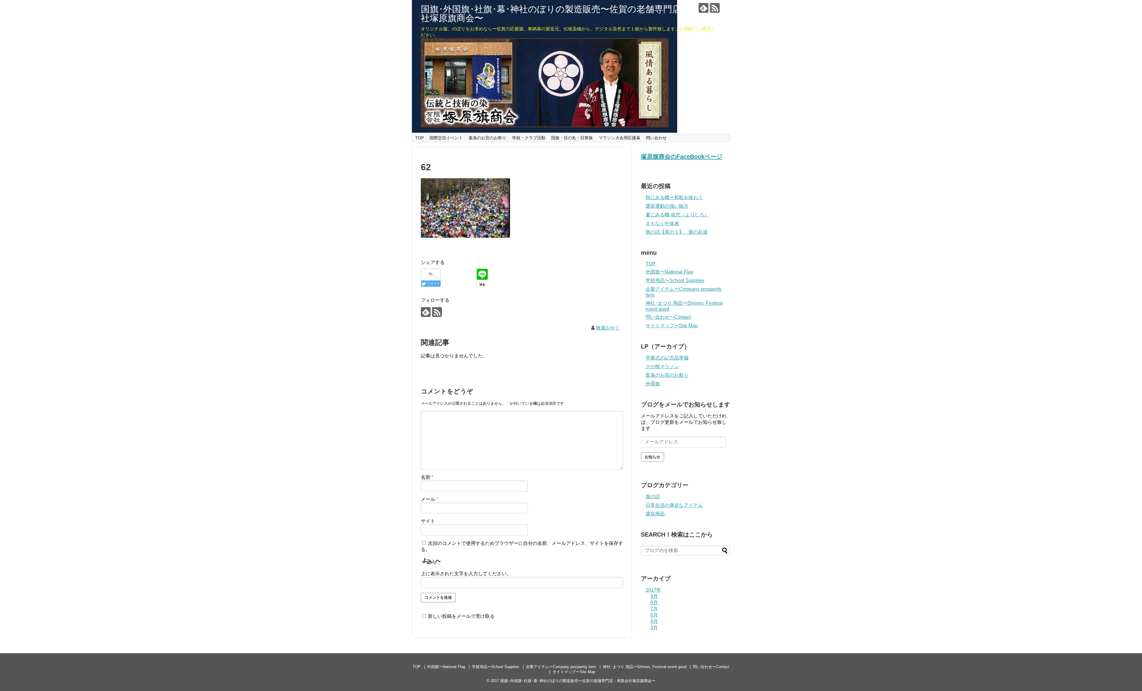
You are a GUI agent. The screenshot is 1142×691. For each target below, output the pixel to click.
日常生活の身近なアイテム (674, 505)
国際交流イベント (446, 137)
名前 (427, 477)
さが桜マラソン (662, 366)
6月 (654, 614)
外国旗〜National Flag (669, 271)
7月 (654, 608)
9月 (654, 596)
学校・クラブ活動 (528, 137)
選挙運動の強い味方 (667, 206)
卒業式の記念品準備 (667, 357)
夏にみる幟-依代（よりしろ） (677, 214)
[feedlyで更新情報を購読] (703, 8)
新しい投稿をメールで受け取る (461, 616)
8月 (654, 602)
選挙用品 (655, 513)
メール (429, 499)
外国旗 (653, 383)
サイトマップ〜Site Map (672, 325)
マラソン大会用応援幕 (619, 137)
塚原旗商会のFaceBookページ (681, 156)
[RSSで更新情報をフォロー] (715, 8)
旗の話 (653, 496)
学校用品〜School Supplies (675, 280)
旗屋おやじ (608, 327)
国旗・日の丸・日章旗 (572, 137)
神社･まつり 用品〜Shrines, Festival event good (644, 667)
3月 (654, 627)
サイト (428, 520)
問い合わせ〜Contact (668, 317)
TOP (419, 137)
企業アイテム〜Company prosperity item (561, 667)
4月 (654, 621)
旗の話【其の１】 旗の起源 (677, 231)
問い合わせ (656, 137)
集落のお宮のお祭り (487, 137)
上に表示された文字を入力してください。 (466, 573)
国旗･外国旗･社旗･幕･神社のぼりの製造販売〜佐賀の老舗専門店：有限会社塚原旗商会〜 (569, 13)
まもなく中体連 (662, 223)
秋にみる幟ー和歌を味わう (674, 197)
